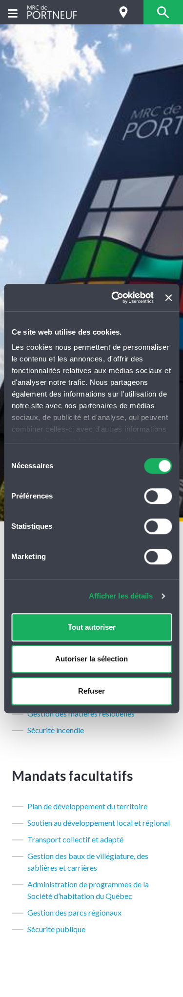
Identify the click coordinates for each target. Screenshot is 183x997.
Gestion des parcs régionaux (74, 912)
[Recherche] (163, 12)
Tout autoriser (92, 627)
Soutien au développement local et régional (98, 822)
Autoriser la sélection (91, 659)
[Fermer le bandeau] (168, 297)
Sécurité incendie (55, 730)
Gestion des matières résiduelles (81, 713)
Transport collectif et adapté (75, 839)
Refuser (91, 691)
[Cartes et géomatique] (123, 12)
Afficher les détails (121, 596)
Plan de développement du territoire (87, 806)
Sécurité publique (56, 929)
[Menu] (13, 12)
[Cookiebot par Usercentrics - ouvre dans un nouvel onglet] (115, 297)
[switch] (158, 496)
